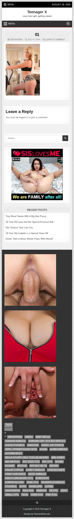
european (42, 478)
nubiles (41, 490)
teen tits (37, 494)
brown (54, 465)
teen (25, 494)
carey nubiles (35, 470)
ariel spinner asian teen (21, 449)
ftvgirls (10, 486)
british (22, 465)
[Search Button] (68, 24)
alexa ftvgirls (14, 445)
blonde (9, 465)
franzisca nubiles (52, 482)
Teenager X (37, 12)
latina (49, 486)
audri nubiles (58, 449)
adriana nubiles (15, 441)
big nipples (12, 461)
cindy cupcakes (15, 474)
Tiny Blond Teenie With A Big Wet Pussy (26, 216)
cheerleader (56, 470)
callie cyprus (14, 470)
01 (37, 34)
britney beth (38, 465)
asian (43, 449)
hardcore (35, 486)
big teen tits (31, 461)
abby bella (43, 437)
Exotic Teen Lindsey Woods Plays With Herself (29, 238)
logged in (23, 117)
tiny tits (51, 494)
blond (59, 461)
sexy (64, 490)
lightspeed (12, 490)
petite (54, 490)
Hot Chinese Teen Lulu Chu (19, 227)
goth (23, 486)
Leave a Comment (55, 40)
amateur (33, 445)
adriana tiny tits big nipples (47, 441)
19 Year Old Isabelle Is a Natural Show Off (27, 233)
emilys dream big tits (19, 478)
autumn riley (13, 453)
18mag (29, 437)
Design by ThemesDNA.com (37, 514)
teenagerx (16, 40)
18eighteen (15, 437)
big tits (47, 461)
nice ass (28, 490)
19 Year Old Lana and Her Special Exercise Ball (29, 222)
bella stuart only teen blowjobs (26, 457)
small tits (11, 494)
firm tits (32, 482)
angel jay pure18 (52, 445)
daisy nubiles (37, 474)
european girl (14, 482)
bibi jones (58, 457)
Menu (10, 4)
